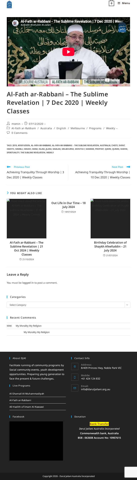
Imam (35, 149)
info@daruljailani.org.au (95, 389)
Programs (95, 128)
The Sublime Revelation (33, 152)
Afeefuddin (24, 145)
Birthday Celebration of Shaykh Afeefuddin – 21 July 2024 (110, 246)
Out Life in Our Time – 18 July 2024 (68, 205)
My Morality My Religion (29, 325)
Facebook (18, 416)
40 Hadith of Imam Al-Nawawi (26, 406)
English (61, 128)
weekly (50, 152)
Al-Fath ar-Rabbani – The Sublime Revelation (75, 145)
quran (115, 149)
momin (16, 123)
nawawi (90, 149)
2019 (14, 145)
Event (122, 145)
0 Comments (20, 133)
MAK (9, 325)
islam (42, 149)
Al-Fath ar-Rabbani (24, 128)
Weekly (110, 128)
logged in (28, 282)
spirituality (13, 152)
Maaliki (57, 149)
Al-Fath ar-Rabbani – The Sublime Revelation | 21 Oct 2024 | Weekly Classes (26, 248)
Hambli (19, 149)
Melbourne (78, 128)
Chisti (114, 145)
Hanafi (27, 149)
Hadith (10, 149)
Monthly (80, 149)
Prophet (99, 149)
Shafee (123, 149)
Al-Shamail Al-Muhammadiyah (26, 393)
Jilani (49, 149)
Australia (46, 128)
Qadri (108, 149)
